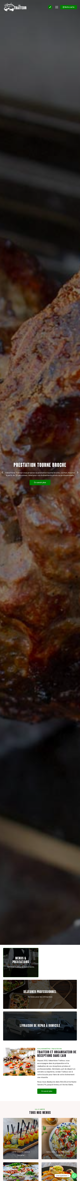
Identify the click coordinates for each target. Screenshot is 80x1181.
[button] (56, 7)
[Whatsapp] (74, 1175)
